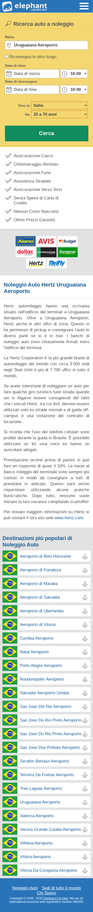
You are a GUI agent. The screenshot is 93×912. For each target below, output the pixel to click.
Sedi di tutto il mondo (61, 888)
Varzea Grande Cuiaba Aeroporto (50, 829)
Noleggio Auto (25, 888)
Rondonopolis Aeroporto (42, 679)
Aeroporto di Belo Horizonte (45, 556)
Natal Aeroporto (34, 652)
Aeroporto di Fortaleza (40, 570)
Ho (27, 114)
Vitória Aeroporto (35, 856)
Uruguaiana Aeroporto (40, 802)
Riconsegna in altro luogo (32, 56)
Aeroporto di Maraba (39, 583)
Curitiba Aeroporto (36, 638)
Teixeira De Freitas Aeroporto (47, 774)
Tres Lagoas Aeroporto (41, 788)
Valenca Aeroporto (37, 815)
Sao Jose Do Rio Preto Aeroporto (50, 720)
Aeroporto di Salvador (40, 597)
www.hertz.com (69, 517)
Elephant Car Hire (56, 898)
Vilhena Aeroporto (36, 843)
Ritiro (9, 37)
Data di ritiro (15, 66)
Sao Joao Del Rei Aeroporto (45, 706)
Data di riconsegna (21, 81)
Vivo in (24, 106)
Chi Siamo (46, 893)
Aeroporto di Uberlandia (41, 611)
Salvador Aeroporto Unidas (44, 693)
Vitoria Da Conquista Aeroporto (48, 870)
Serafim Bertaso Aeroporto (44, 761)
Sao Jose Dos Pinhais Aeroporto (50, 747)
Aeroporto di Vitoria (38, 624)
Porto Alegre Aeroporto (41, 665)
